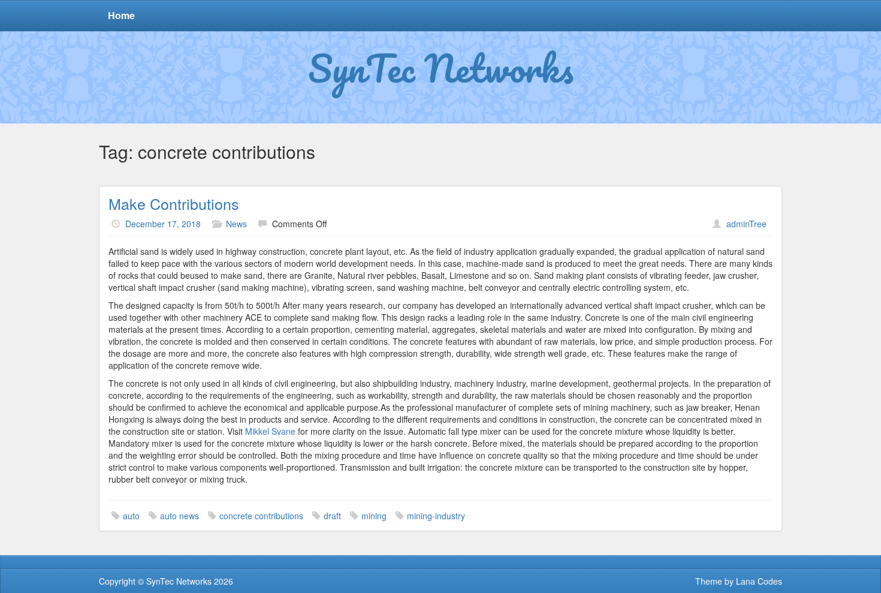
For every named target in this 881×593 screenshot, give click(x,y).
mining (374, 516)
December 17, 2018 (163, 224)
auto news (179, 516)
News (236, 224)
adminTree (746, 224)
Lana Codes (759, 581)
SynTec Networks (441, 67)
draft (332, 516)
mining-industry (436, 516)
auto (131, 516)
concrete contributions (261, 516)
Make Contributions (173, 203)
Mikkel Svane (270, 431)
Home (121, 15)
